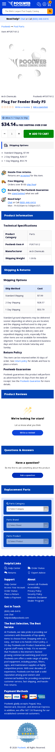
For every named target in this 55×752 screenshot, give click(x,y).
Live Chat (8, 614)
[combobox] (27, 11)
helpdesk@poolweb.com (16, 617)
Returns (12, 572)
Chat (23, 18)
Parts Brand (12, 519)
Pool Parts (19, 26)
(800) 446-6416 (40, 18)
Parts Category (17, 503)
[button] (39, 4)
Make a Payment (12, 597)
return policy (21, 360)
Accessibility (34, 587)
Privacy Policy (34, 590)
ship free (31, 184)
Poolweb (5, 26)
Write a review (22, 107)
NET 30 (29, 710)
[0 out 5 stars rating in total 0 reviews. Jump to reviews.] (8, 107)
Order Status (38, 568)
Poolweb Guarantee (30, 381)
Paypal (32, 703)
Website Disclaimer (37, 597)
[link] (39, 134)
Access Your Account (14, 587)
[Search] (50, 11)
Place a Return (11, 594)
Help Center (14, 568)
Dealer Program (36, 600)
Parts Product (13, 535)
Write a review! (27, 432)
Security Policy (35, 594)
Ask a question (40, 106)
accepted (25, 175)
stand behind (18, 193)
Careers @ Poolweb (38, 584)
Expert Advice (38, 572)
